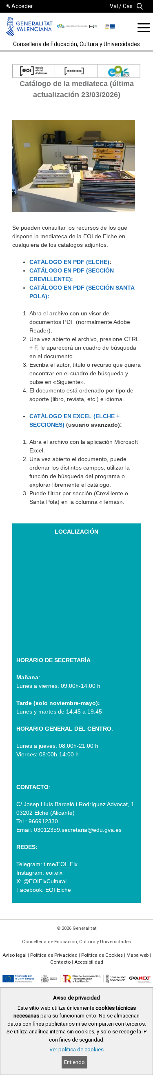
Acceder (22, 6)
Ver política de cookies (76, 1049)
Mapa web (137, 955)
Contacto (60, 962)
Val (114, 6)
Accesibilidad (88, 962)
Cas (128, 6)
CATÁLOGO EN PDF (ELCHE (68, 262)
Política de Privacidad (54, 955)
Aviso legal (14, 955)
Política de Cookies (102, 955)
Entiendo (74, 1062)
